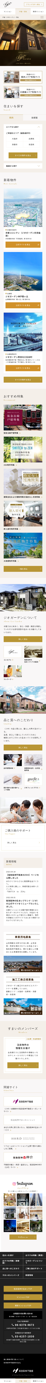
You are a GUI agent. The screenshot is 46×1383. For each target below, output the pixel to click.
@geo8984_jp (23, 1188)
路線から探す (11, 166)
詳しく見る (23, 639)
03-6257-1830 (24, 1336)
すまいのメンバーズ (10, 1275)
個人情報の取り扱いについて (14, 1359)
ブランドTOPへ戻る (33, 4)
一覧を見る (23, 569)
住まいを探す (8, 1255)
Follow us (23, 1237)
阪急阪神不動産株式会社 (12, 1362)
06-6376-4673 (24, 1325)
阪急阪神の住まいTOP (23, 1289)
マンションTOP (23, 1297)
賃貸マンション (38, 11)
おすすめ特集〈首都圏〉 (11, 1262)
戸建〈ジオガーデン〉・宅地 (10, 17)
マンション (8, 11)
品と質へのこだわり (11, 1268)
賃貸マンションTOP (23, 1305)
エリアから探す (12, 127)
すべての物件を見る (23, 379)
